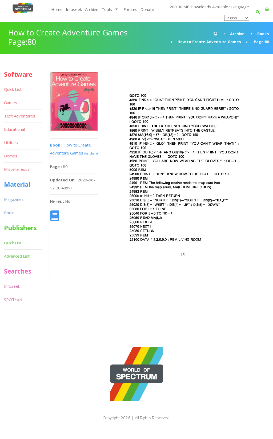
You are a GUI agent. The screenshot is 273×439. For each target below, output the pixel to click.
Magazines (14, 199)
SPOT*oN (13, 299)
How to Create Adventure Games (209, 41)
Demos (10, 155)
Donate (147, 9)
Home (57, 9)
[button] (267, 9)
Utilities (11, 142)
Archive (91, 9)
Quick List (13, 89)
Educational (14, 129)
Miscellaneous (17, 169)
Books (263, 33)
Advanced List (17, 256)
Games (10, 102)
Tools (107, 9)
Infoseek (74, 9)
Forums (130, 9)
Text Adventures (19, 116)
